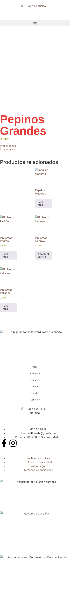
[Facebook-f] (4, 443)
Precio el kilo (8, 145)
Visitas (35, 386)
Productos (35, 380)
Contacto (35, 399)
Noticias (35, 393)
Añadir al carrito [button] (43, 255)
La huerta (35, 373)
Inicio (35, 366)
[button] (35, 23)
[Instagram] (13, 443)
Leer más (40, 203)
